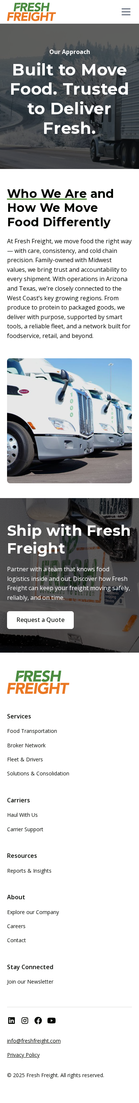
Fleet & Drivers (25, 759)
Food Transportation (32, 730)
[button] (124, 12)
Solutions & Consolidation (38, 773)
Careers (16, 926)
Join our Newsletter (30, 981)
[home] (31, 12)
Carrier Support (25, 829)
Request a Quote (40, 620)
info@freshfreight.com (34, 1040)
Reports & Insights (29, 870)
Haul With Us (22, 814)
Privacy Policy (23, 1054)
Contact (16, 940)
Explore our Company (33, 912)
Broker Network (26, 745)
